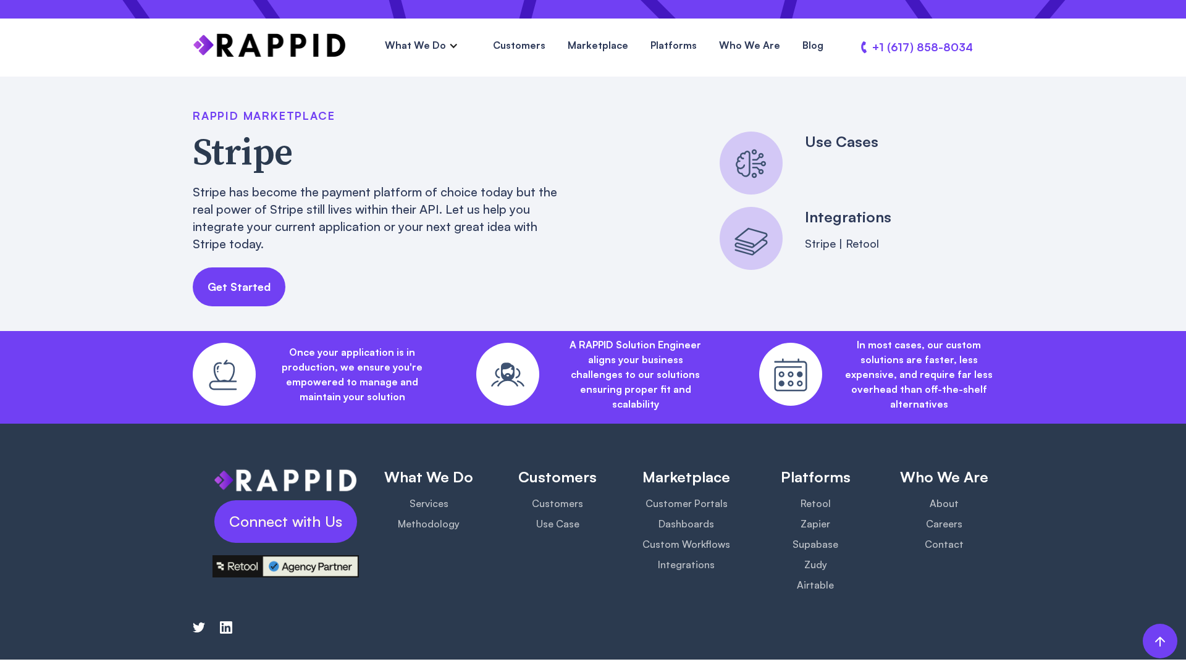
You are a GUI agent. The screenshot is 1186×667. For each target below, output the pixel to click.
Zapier (815, 524)
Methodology (429, 524)
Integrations (686, 564)
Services (429, 503)
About (944, 503)
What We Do (415, 45)
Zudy (815, 564)
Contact (944, 544)
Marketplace (598, 45)
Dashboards (686, 524)
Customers (519, 45)
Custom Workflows (686, 544)
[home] (270, 45)
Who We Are (749, 45)
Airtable (815, 585)
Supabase (815, 544)
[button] (421, 45)
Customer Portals (687, 503)
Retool (816, 503)
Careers (944, 524)
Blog (812, 45)
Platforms (673, 45)
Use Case (557, 524)
